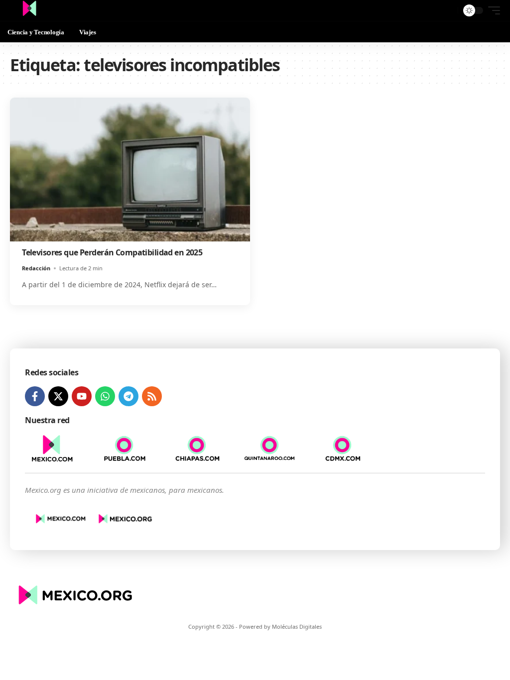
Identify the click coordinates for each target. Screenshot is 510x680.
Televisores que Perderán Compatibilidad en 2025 (112, 252)
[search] (447, 10)
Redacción (36, 268)
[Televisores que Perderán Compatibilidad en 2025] (130, 169)
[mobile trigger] (491, 10)
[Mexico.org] (29, 10)
